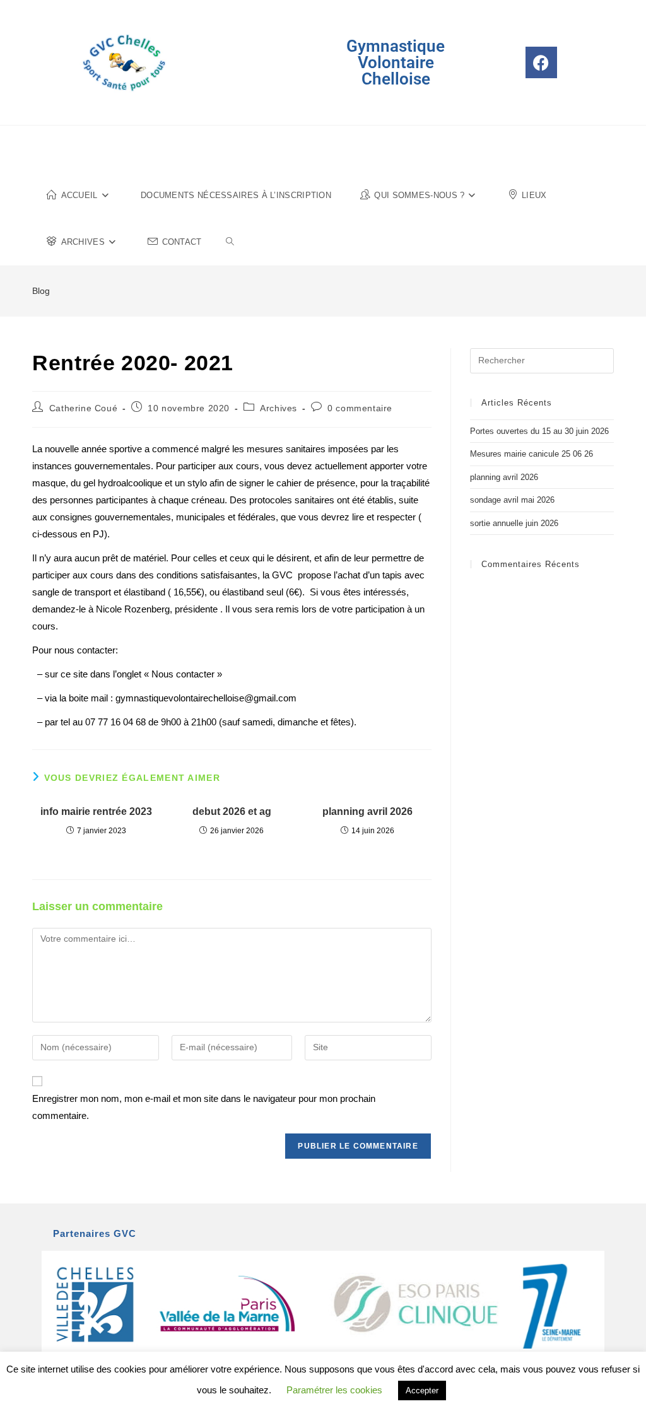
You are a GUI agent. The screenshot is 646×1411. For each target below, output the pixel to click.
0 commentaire (359, 408)
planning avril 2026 (367, 811)
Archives (278, 408)
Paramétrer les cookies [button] (334, 1390)
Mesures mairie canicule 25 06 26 (531, 454)
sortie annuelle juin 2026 (514, 523)
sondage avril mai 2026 (512, 500)
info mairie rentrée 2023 (96, 811)
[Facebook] (541, 62)
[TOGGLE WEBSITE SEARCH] (230, 242)
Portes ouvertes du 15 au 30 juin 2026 (539, 431)
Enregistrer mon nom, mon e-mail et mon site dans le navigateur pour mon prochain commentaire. (203, 1107)
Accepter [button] (422, 1390)
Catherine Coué (83, 408)
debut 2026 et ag (231, 811)
